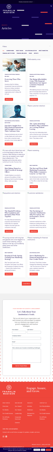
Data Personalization (31, 50)
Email (13, 341)
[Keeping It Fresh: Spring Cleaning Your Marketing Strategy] (14, 243)
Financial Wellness (22, 53)
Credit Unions (19, 50)
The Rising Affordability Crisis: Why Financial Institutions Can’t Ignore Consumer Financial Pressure (38, 82)
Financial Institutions (9, 53)
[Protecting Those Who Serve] (14, 64)
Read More (9, 100)
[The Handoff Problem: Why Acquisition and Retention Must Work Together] (14, 198)
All (3, 50)
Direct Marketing (43, 50)
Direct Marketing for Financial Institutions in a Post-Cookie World (38, 257)
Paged (30, 53)
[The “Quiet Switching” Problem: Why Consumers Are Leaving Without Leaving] (39, 111)
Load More (26, 283)
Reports (36, 53)
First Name (15, 329)
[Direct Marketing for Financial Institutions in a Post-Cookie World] (39, 243)
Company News (10, 50)
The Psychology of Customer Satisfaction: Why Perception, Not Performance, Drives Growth (38, 214)
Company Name (16, 335)
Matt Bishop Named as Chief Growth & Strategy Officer (13, 170)
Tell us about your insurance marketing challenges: (26, 348)
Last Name (30, 329)
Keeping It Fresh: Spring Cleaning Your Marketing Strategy (13, 257)
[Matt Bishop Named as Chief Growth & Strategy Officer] (14, 156)
